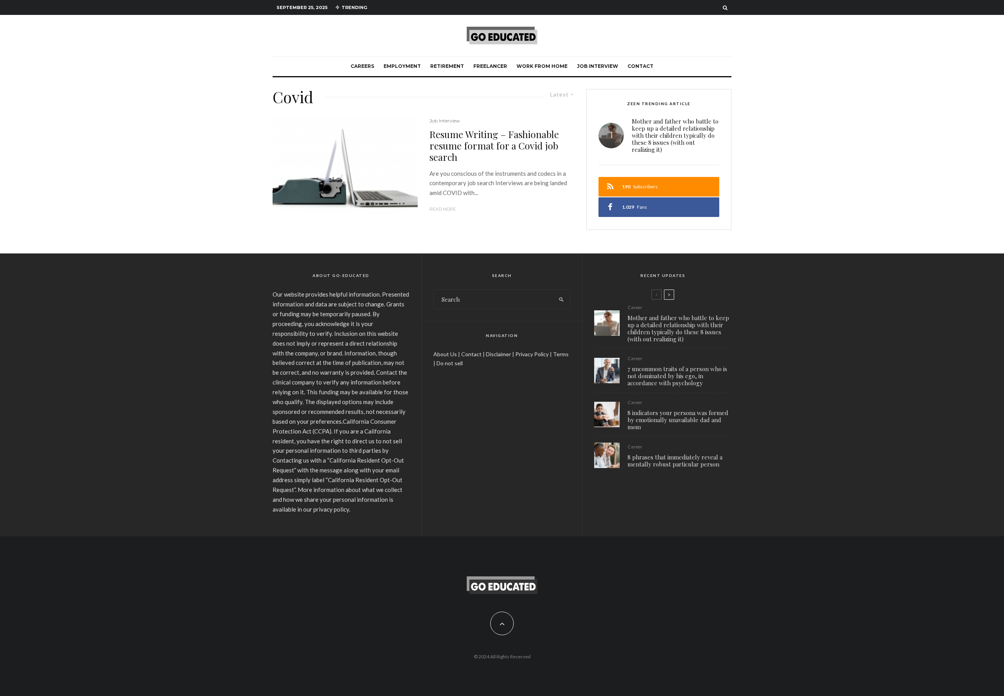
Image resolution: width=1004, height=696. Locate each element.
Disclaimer (498, 354)
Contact (640, 66)
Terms (561, 354)
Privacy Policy (532, 354)
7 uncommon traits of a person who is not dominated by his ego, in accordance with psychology (677, 375)
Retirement (447, 66)
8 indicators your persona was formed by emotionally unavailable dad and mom (678, 419)
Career (635, 307)
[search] (561, 299)
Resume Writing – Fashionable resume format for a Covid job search (494, 145)
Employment (402, 66)
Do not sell (450, 363)
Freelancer (490, 66)
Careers (362, 66)
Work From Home (542, 66)
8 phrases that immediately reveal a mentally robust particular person (675, 461)
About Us (445, 354)
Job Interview (597, 66)
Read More (442, 209)
